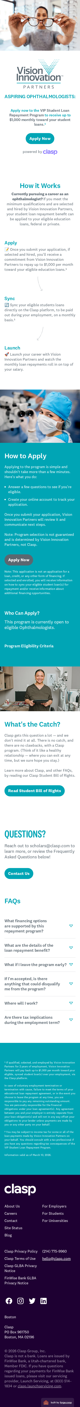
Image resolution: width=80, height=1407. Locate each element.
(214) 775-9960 (54, 1251)
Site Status (13, 1227)
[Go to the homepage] (20, 1189)
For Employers (54, 1206)
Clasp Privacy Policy (21, 1251)
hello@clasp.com (56, 1258)
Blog (8, 1235)
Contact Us (19, 873)
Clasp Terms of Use (20, 1258)
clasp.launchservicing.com (39, 1386)
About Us (12, 1206)
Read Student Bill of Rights (34, 790)
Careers (10, 1213)
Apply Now (40, 138)
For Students (53, 1213)
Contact (10, 1220)
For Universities (55, 1220)
